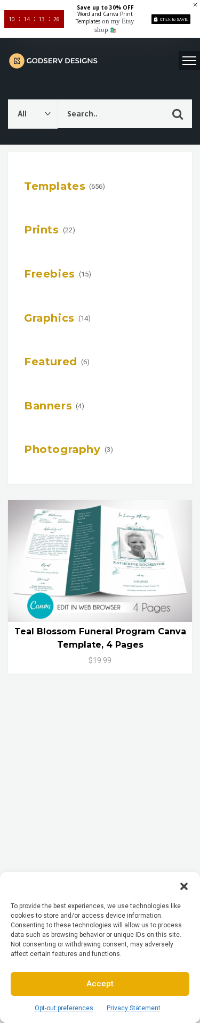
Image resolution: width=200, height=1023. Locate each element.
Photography (62, 449)
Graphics (49, 318)
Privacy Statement (134, 1008)
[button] (184, 885)
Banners (48, 405)
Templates (54, 186)
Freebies (49, 273)
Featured (50, 361)
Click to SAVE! (174, 19)
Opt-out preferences (64, 1008)
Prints (41, 229)
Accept (100, 983)
